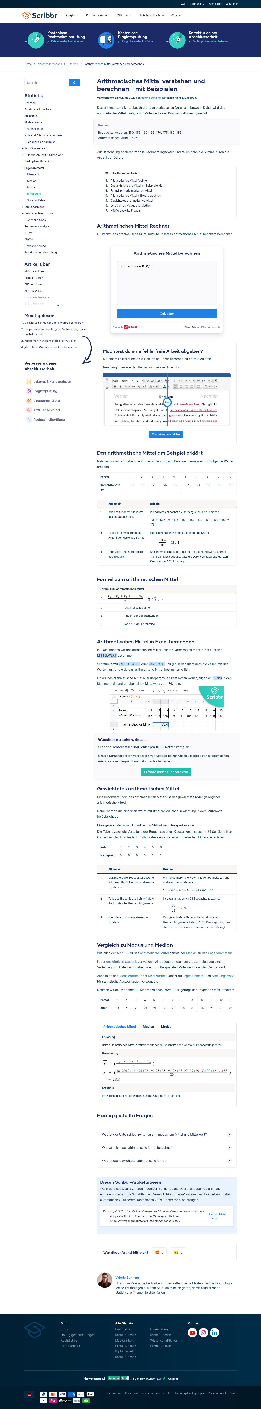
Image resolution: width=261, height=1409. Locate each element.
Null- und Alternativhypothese (43, 135)
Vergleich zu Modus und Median (131, 205)
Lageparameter (34, 168)
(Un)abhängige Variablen (39, 141)
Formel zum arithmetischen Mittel (131, 190)
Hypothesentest (34, 128)
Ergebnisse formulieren (38, 109)
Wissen (176, 15)
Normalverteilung (35, 246)
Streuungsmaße (34, 206)
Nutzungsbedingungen (189, 1393)
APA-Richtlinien (33, 284)
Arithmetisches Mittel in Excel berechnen (136, 195)
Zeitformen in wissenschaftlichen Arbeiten (50, 340)
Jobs (64, 1329)
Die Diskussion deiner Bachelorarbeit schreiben (53, 322)
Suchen (233, 3)
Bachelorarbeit (129, 976)
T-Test (28, 233)
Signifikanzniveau (35, 148)
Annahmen (31, 115)
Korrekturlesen (97, 15)
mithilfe (144, 837)
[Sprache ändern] (29, 1394)
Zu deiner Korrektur (166, 434)
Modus (31, 187)
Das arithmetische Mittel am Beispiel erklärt (137, 185)
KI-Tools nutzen (34, 271)
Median (31, 181)
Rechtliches (69, 1340)
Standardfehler (36, 200)
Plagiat (71, 15)
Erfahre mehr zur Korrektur (166, 772)
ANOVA (29, 239)
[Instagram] (203, 1332)
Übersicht (30, 103)
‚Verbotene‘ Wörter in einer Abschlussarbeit (51, 347)
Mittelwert (34, 193)
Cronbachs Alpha (35, 219)
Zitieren (123, 15)
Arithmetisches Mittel (119, 1027)
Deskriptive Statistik (36, 161)
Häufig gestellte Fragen (125, 210)
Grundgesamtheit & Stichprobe (43, 154)
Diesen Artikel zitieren (217, 1216)
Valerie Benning (151, 97)
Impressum (114, 1393)
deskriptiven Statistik (121, 962)
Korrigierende (70, 1346)
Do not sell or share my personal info (147, 1393)
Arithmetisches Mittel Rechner (129, 180)
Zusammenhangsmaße (38, 213)
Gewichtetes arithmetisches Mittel (132, 200)
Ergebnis (119, 556)
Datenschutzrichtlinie (221, 1393)
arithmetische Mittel (154, 953)
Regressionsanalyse (36, 226)
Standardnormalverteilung (40, 252)
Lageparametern (220, 953)
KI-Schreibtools (149, 15)
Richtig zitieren (33, 277)
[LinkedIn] (214, 1332)
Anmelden (215, 3)
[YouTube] (192, 1332)
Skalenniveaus (33, 122)
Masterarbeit (157, 976)
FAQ (182, 3)
